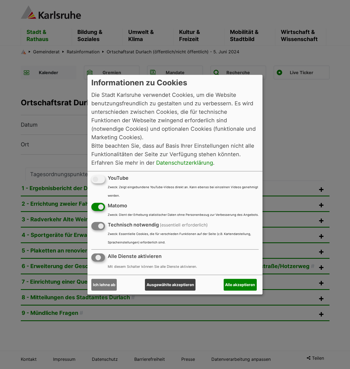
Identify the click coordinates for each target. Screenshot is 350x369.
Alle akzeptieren (240, 284)
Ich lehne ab (104, 284)
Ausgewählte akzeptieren (170, 284)
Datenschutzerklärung (184, 163)
